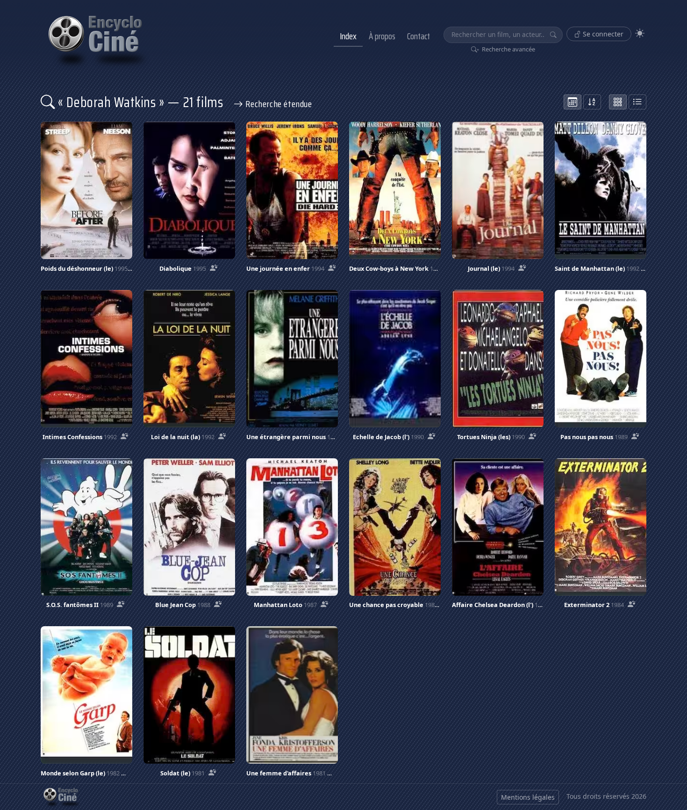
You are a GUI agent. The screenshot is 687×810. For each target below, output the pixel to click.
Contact (418, 36)
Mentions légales (528, 797)
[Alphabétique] (592, 101)
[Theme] (639, 33)
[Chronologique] (572, 101)
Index (348, 36)
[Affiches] (618, 101)
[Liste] (637, 101)
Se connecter (602, 33)
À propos (382, 36)
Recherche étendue (277, 103)
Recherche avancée (507, 49)
